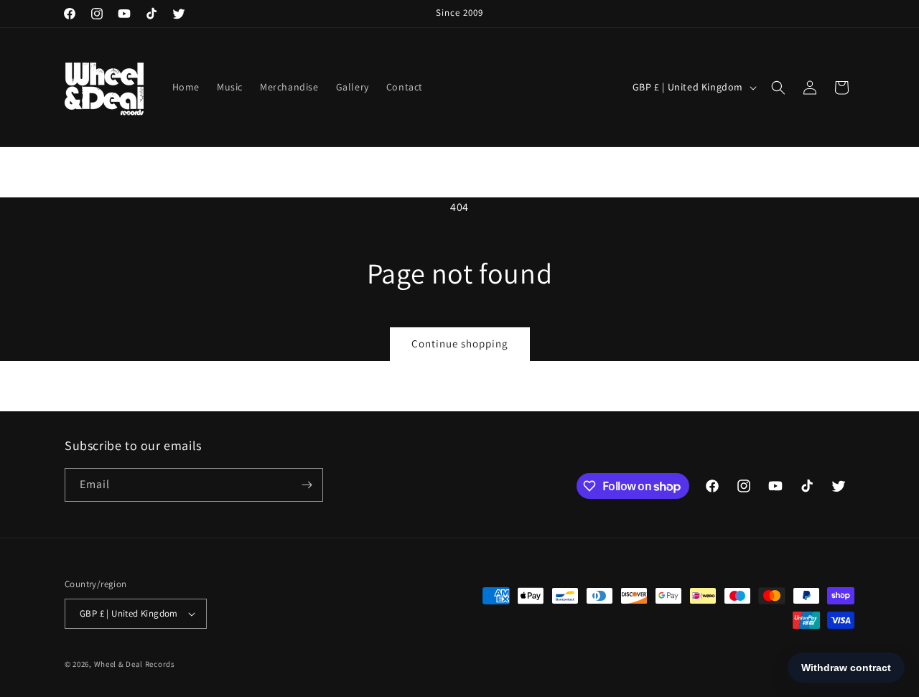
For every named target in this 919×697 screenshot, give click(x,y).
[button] (778, 87)
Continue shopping (459, 343)
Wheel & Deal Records (134, 664)
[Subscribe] (306, 485)
